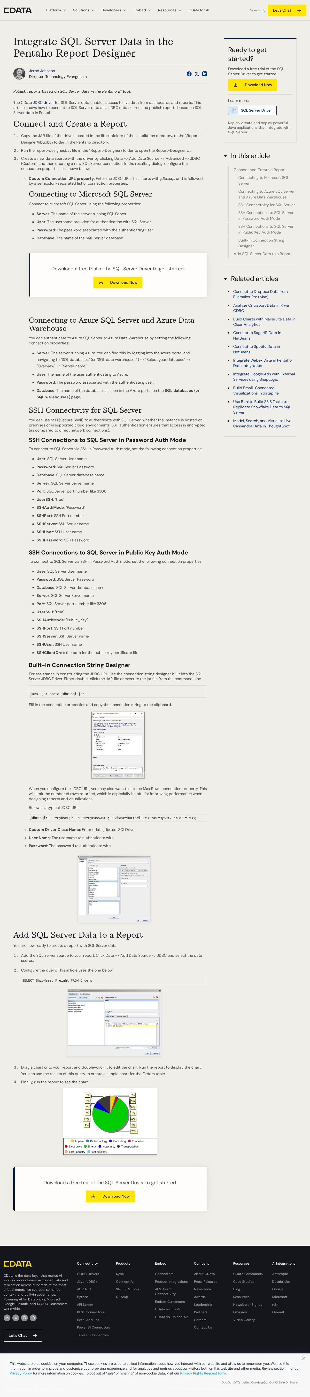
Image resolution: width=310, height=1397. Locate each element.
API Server (85, 1304)
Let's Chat (282, 10)
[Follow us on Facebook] (189, 73)
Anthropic (280, 1274)
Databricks (281, 1281)
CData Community (248, 1274)
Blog (236, 1289)
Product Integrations (171, 1281)
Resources (241, 1297)
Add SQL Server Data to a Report (263, 253)
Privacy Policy (21, 1373)
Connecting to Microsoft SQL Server (263, 180)
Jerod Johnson (42, 70)
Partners (200, 1312)
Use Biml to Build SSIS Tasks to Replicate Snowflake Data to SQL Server (262, 407)
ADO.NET (84, 1289)
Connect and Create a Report (260, 169)
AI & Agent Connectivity (165, 1291)
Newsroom (202, 1289)
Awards (200, 1297)
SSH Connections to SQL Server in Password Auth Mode (266, 215)
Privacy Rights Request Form (203, 1373)
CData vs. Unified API (171, 1317)
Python (82, 1297)
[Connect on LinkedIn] (204, 73)
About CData (204, 1274)
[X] (15, 1317)
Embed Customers (170, 1301)
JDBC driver (43, 102)
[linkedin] (7, 1317)
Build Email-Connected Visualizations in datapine (256, 390)
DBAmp (122, 1297)
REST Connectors (90, 1312)
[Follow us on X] (196, 73)
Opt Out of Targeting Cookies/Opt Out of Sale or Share (260, 1382)
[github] (24, 1317)
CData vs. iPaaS (167, 1309)
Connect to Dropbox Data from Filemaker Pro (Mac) (260, 294)
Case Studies (243, 1281)
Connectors (164, 1274)
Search (255, 10)
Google (277, 1289)
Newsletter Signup (248, 1304)
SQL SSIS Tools (127, 1289)
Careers (200, 1320)
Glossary (240, 1312)
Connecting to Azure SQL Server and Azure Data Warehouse (266, 194)
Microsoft (279, 1297)
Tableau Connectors (93, 1335)
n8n (275, 1304)
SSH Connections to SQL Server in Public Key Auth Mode (266, 229)
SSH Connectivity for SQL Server (266, 204)
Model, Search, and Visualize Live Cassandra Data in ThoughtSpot (262, 423)
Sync (120, 1274)
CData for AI (199, 10)
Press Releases (205, 1281)
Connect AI (124, 1281)
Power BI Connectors (93, 1327)
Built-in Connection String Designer (261, 242)
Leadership (203, 1304)
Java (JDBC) (87, 1281)
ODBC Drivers (88, 1274)
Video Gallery (244, 1320)
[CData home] (21, 10)
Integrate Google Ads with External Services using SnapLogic (264, 377)
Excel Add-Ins (88, 1320)
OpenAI (278, 1312)
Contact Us (203, 1327)
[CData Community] (33, 1317)
